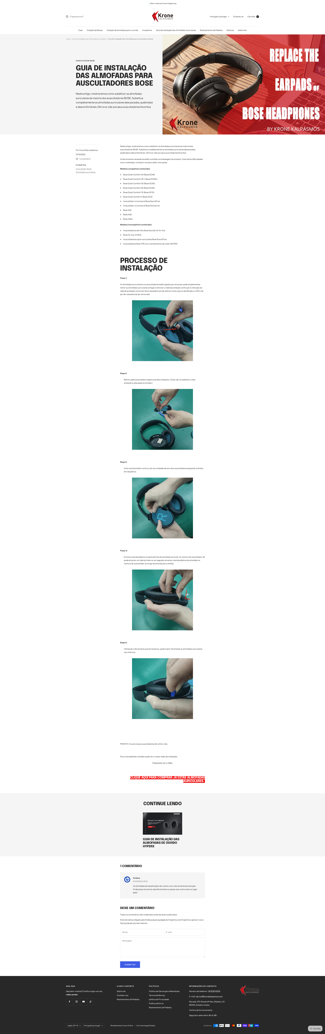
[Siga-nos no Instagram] (76, 1001)
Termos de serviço (128, 923)
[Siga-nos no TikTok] (90, 1001)
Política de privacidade (155, 920)
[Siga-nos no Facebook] (69, 1001)
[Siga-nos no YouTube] (83, 1001)
